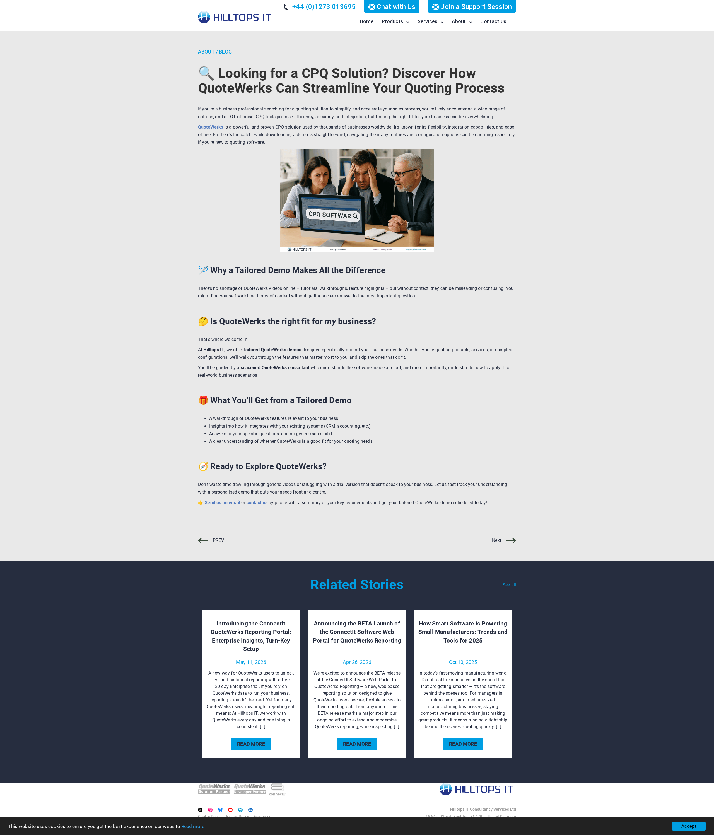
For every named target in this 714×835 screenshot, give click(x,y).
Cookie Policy (209, 816)
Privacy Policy (237, 816)
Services (427, 21)
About (459, 21)
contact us (257, 502)
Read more (192, 826)
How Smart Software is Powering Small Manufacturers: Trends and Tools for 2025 (463, 632)
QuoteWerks (210, 127)
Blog (225, 52)
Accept (689, 826)
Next (497, 540)
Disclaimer (261, 816)
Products (392, 21)
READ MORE (251, 744)
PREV (218, 540)
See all (509, 585)
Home (366, 21)
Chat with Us (395, 7)
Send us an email (222, 502)
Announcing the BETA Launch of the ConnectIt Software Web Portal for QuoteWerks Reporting (357, 632)
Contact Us (493, 21)
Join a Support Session (475, 7)
